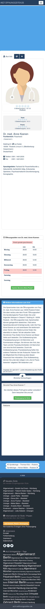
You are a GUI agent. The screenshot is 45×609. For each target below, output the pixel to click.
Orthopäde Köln (23, 597)
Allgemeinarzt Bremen (32, 558)
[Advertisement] (22, 28)
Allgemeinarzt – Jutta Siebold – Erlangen (18, 511)
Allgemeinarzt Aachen (9, 555)
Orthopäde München (34, 597)
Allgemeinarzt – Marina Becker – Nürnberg (19, 493)
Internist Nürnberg (23, 591)
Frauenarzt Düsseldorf (26, 577)
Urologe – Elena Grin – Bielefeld (15, 498)
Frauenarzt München (28, 579)
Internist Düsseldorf (27, 585)
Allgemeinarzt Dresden (10, 560)
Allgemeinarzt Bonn (18, 558)
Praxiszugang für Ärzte (22, 398)
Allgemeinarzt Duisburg (26, 560)
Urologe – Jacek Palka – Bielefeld (15, 496)
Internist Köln (31, 587)
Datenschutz (7, 540)
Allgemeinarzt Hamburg (15, 565)
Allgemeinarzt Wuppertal (33, 571)
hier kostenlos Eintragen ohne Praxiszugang (19, 526)
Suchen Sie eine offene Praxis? (22, 288)
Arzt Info (8, 56)
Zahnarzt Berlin (12, 602)
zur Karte (17, 144)
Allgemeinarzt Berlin (19, 555)
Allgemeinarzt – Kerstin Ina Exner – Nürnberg (20, 488)
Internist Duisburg (14, 585)
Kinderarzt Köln (12, 594)
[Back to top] (40, 605)
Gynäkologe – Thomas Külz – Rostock (23, 464)
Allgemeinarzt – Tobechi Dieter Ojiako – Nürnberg (21, 491)
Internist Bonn (31, 583)
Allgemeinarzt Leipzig (15, 568)
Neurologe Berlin (22, 594)
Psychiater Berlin (8, 599)
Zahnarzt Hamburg (28, 602)
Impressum (7, 538)
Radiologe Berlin (20, 599)
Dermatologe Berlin (34, 574)
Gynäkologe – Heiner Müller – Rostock (21, 467)
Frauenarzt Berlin (11, 576)
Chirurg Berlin (22, 574)
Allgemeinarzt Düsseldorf (12, 563)
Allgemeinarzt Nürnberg (19, 571)
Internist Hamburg (16, 587)
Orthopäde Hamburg (13, 597)
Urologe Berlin (30, 599)
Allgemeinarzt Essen (30, 563)
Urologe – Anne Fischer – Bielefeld (16, 501)
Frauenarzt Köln (15, 579)
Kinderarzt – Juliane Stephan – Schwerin (18, 508)
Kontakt (6, 533)
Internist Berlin (17, 582)
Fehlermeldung (8, 535)
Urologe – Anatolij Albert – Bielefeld (16, 506)
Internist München (10, 590)
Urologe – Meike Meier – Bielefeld (15, 503)
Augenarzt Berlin (10, 574)
